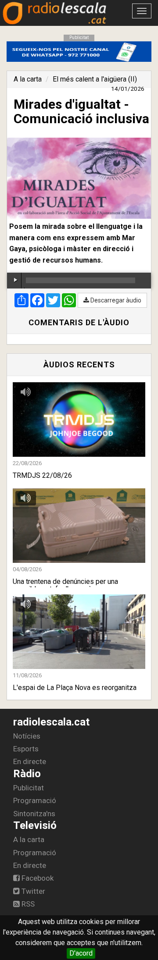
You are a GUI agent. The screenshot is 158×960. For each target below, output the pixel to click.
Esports (26, 748)
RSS (27, 904)
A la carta (28, 79)
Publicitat (28, 787)
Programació (34, 800)
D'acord (81, 953)
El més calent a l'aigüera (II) (95, 79)
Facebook (37, 878)
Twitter (32, 891)
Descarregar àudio (115, 300)
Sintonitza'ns (34, 813)
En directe (29, 761)
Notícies (26, 736)
